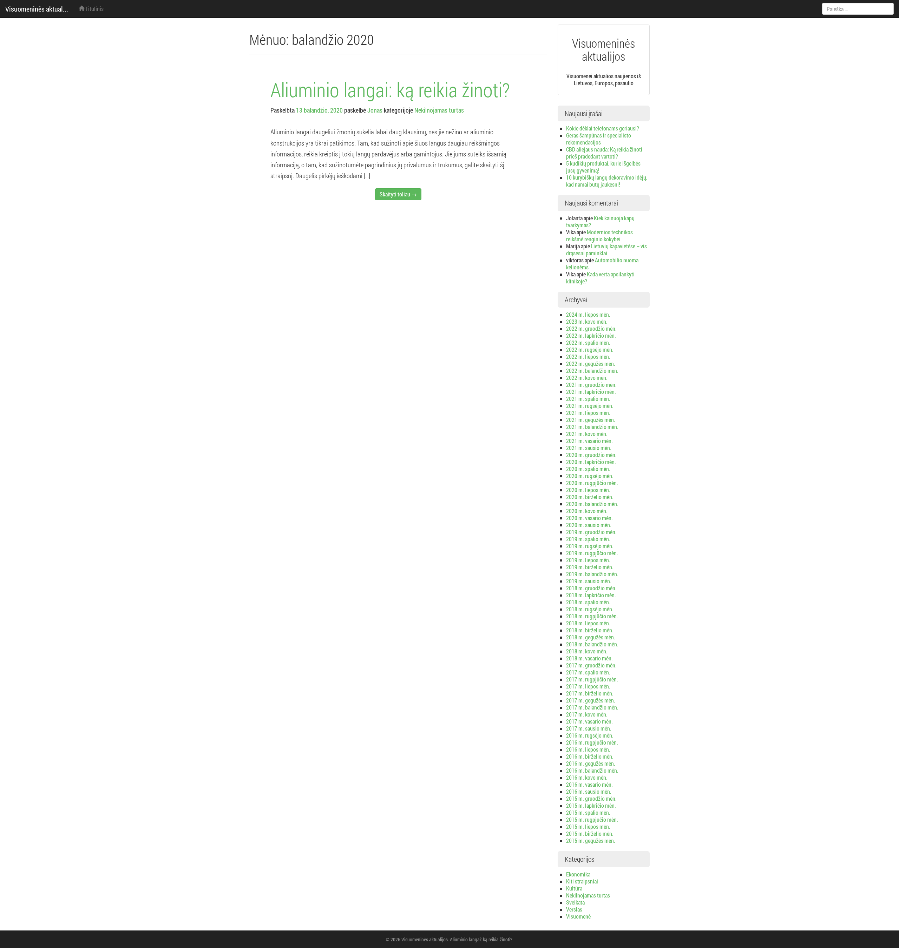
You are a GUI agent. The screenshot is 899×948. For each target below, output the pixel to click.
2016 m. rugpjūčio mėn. (592, 742)
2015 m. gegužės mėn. (590, 840)
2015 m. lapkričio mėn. (591, 805)
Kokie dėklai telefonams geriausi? (602, 128)
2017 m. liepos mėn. (588, 686)
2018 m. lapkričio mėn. (591, 595)
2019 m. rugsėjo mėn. (589, 546)
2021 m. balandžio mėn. (592, 426)
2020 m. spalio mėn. (588, 468)
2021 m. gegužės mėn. (590, 419)
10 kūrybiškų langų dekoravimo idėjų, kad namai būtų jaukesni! (606, 181)
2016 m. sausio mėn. (588, 791)
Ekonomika (578, 874)
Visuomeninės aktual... (36, 8)
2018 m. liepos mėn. (588, 623)
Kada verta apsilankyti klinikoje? (600, 277)
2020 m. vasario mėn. (589, 518)
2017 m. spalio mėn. (588, 672)
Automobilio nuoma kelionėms (602, 263)
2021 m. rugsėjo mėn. (589, 405)
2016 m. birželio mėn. (589, 756)
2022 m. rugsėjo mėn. (589, 349)
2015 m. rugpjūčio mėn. (592, 819)
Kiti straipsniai (582, 881)
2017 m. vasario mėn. (589, 721)
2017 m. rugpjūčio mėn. (592, 679)
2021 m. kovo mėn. (587, 433)
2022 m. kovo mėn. (587, 377)
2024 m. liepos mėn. (588, 314)
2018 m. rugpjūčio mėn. (592, 616)
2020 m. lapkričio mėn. (591, 461)
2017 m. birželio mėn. (589, 693)
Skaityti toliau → (398, 194)
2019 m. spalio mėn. (588, 539)
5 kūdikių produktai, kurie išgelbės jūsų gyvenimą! (603, 167)
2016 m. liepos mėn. (588, 749)
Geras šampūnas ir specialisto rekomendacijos (598, 139)
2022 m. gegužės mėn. (590, 363)
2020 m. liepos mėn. (588, 489)
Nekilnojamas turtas (439, 110)
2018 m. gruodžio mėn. (591, 588)
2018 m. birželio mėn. (589, 630)
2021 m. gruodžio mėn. (591, 384)
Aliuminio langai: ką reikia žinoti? (390, 89)
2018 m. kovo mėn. (587, 651)
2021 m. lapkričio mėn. (591, 391)
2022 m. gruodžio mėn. (591, 328)
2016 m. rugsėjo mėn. (589, 735)
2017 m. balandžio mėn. (592, 707)
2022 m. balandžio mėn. (592, 370)
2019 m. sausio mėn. (588, 581)
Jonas (374, 110)
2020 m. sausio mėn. (588, 525)
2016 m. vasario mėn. (589, 784)
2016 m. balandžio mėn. (592, 770)
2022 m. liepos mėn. (588, 356)
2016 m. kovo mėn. (587, 777)
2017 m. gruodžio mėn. (591, 665)
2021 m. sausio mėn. (588, 447)
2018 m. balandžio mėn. (592, 644)
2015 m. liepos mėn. (588, 826)
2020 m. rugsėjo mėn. (589, 475)
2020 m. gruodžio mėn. (591, 454)
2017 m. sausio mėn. (588, 728)
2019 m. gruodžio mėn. (591, 532)
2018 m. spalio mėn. (588, 602)
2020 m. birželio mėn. (589, 496)
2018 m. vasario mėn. (589, 658)
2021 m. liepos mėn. (588, 412)
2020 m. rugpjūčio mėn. (592, 482)
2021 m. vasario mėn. (589, 440)
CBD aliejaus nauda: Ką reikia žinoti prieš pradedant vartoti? (604, 153)
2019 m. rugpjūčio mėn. (592, 553)
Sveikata (575, 902)
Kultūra (574, 888)
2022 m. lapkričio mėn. (591, 335)
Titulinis (94, 8)
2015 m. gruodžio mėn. (591, 798)
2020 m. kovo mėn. (587, 511)
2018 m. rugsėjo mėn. (589, 609)
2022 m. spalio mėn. (588, 342)
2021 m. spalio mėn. (588, 398)
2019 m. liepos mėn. (588, 560)
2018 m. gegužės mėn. (590, 637)
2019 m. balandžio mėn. (592, 574)
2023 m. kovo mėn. (587, 321)
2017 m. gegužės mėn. (590, 700)
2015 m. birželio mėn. (589, 833)
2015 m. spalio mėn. (588, 812)
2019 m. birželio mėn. (589, 567)
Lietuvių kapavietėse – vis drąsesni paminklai (606, 249)
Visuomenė (578, 916)
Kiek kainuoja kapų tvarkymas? (600, 221)
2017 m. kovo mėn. (587, 714)
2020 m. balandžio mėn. (592, 503)
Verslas (574, 909)
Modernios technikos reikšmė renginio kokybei (599, 235)
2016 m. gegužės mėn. (590, 763)
